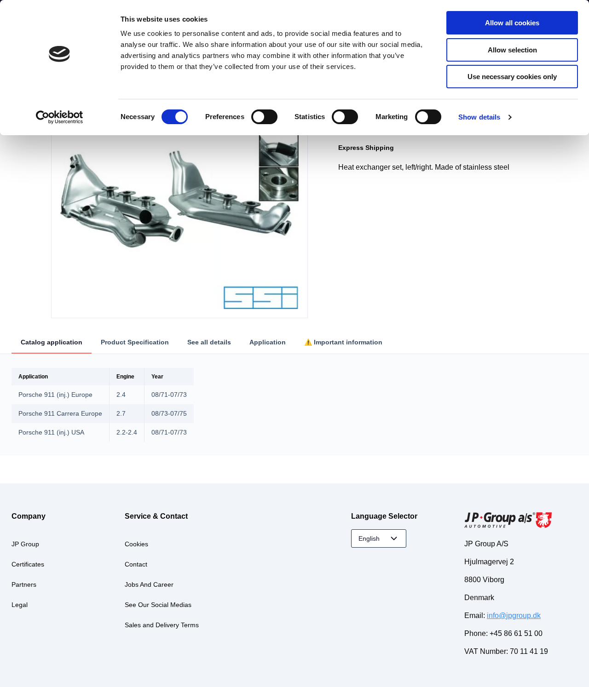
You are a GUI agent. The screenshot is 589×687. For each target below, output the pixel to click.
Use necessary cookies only (512, 76)
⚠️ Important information (343, 342)
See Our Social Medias (158, 604)
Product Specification (135, 342)
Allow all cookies (512, 23)
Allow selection (512, 50)
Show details (479, 117)
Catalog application (51, 342)
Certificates (28, 564)
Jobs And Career (149, 584)
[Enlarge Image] (179, 190)
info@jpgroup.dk (514, 615)
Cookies (136, 544)
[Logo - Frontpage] (520, 521)
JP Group (25, 544)
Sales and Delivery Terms (162, 625)
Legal (20, 604)
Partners (24, 584)
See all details (209, 342)
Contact (136, 564)
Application (267, 342)
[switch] (264, 116)
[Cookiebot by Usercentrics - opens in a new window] (59, 117)
